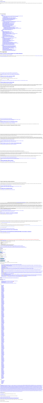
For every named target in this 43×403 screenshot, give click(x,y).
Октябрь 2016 (2, 347)
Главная (1, 398)
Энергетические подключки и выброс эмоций (7, 49)
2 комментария (8, 141)
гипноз (2, 119)
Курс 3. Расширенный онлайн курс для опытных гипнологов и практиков (10, 18)
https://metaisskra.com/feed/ (2, 279)
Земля (31, 386)
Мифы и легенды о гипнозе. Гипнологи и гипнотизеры (8, 47)
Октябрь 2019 (2, 328)
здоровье (16, 386)
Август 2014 (2, 361)
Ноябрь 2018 (2, 334)
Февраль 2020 (2, 326)
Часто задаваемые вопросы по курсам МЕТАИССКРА (8, 19)
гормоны (8, 246)
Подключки (4, 386)
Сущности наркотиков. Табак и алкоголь (6, 160)
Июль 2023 (2, 304)
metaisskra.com (1, 392)
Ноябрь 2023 (2, 302)
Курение (9, 119)
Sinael (2, 272)
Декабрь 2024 (2, 295)
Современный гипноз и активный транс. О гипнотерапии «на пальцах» (11, 27)
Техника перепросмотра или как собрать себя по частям (8, 36)
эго (7, 388)
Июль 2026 (2, 285)
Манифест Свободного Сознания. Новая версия (7, 31)
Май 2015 (2, 356)
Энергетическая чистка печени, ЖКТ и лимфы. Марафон (7, 282)
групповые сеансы (14, 391)
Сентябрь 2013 (2, 367)
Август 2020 (2, 323)
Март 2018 (2, 338)
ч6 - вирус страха (30, 387)
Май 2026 (2, 286)
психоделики (15, 80)
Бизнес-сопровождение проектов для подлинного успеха (8, 24)
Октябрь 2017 (2, 341)
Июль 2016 (2, 349)
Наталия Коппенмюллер (3, 275)
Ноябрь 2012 (2, 372)
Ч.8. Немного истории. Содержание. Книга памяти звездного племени (10, 42)
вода (6, 80)
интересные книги (10, 210)
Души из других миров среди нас (22, 275)
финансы (1, 388)
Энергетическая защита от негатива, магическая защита (8, 32)
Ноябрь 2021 (2, 315)
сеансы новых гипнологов (7, 385)
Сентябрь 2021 (2, 316)
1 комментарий (6, 186)
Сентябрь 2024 (2, 297)
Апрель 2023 (2, 306)
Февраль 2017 (2, 345)
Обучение (2, 15)
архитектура (8, 387)
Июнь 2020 (2, 324)
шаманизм (23, 210)
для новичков (2, 73)
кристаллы (23, 386)
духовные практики (38, 385)
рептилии (6, 388)
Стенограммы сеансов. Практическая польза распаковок (9, 28)
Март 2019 (2, 332)
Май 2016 (2, 350)
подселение (39, 387)
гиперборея (8, 391)
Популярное (6, 144)
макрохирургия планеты (32, 388)
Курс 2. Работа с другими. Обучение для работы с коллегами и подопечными (10, 16)
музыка (9, 391)
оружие (13, 80)
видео (2, 210)
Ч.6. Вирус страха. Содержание (6, 41)
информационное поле (5, 391)
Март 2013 (2, 370)
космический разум (3, 388)
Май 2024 (2, 299)
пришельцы (14, 388)
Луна (11, 246)
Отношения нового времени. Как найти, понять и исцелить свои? (9, 17)
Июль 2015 (2, 355)
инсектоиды (5, 73)
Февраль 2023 (2, 307)
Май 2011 (2, 378)
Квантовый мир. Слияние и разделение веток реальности (8, 44)
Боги (1, 246)
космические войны (12, 387)
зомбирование (19, 388)
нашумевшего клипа (4, 240)
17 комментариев (9, 158)
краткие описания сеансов (5, 119)
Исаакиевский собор (21, 391)
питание (18, 246)
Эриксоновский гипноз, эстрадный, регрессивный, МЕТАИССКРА (9, 46)
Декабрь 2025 (2, 289)
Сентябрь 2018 (2, 335)
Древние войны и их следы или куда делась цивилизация (17, 276)
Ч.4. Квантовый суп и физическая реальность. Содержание (8, 40)
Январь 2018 (2, 339)
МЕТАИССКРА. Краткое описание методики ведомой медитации (9, 45)
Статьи (2, 54)
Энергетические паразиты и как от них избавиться (8, 35)
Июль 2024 (2, 298)
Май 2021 (2, 318)
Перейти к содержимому (2, 1)
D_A (1, 264)
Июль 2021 (2, 317)
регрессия (1, 386)
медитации (8, 390)
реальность (17, 388)
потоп (17, 390)
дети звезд (35, 385)
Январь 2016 (2, 352)
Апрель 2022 (2, 312)
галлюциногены (5, 246)
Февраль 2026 (2, 288)
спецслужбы (18, 80)
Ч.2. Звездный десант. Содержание (6, 39)
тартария (18, 390)
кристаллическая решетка (10, 388)
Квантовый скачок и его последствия (9, 273)
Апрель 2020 (2, 325)
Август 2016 (2, 348)
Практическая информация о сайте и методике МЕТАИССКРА (9, 50)
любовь (41, 387)
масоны (9, 80)
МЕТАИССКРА (12, 119)
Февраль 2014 (2, 364)
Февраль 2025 (2, 294)
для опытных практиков (18, 391)
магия (7, 80)
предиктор (22, 387)
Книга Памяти (3, 144)
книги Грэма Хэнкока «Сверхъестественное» (21, 202)
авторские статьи (4, 80)
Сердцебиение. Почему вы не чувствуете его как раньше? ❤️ (7, 281)
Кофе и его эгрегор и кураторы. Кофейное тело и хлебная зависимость (11, 53)
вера (10, 391)
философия (28, 387)
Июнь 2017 (2, 343)
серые (10, 73)
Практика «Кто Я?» (4, 34)
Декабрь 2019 (2, 327)
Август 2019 (2, 329)
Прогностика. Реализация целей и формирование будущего (8, 23)
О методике (2, 381)
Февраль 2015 (2, 358)
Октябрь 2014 (2, 360)
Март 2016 (2, 351)
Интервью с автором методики (6, 48)
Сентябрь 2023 (2, 303)
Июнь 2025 (2, 292)
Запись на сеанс (3, 20)
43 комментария (9, 74)
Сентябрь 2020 (2, 322)
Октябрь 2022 (2, 309)
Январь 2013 (2, 371)
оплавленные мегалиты (4, 390)
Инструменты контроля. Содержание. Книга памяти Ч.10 (8, 43)
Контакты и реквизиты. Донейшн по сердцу (7, 29)
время (15, 388)
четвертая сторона (15, 390)
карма (17, 386)
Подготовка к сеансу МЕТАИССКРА (6, 26)
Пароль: (1, 79)
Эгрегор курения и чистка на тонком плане (7, 82)
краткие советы (1, 390)
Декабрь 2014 (2, 359)
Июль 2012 (2, 374)
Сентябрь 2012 (2, 373)
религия (33, 387)
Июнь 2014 (2, 362)
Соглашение (1, 256)
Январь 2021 (2, 320)
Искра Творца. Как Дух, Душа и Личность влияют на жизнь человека (9, 37)
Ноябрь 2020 (2, 321)
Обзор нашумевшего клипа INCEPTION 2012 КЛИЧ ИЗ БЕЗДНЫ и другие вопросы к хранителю (15, 231)
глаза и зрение (16, 391)
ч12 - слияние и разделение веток (11, 386)
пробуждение (35, 387)
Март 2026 (2, 287)
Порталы (25, 387)
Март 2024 (2, 300)
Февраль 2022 (2, 313)
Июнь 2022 (2, 311)
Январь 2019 (2, 333)
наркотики (8, 73)
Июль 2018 (2, 336)
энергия (24, 387)
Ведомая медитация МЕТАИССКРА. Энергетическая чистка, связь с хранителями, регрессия (12, 21)
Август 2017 (2, 342)
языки (35, 388)
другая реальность (6, 210)
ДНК (3, 210)
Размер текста (1, 401)
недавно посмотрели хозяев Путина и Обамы (6, 222)
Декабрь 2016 (2, 346)
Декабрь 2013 (2, 365)
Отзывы (2, 30)
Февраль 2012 (2, 377)
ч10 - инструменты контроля (13, 73)
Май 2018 (2, 337)
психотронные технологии (4, 387)
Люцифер (14, 246)
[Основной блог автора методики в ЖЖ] (2, 12)
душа (32, 386)
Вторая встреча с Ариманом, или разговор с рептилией (9, 212)
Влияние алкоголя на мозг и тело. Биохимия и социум (8, 121)
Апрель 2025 (2, 293)
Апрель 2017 (2, 344)
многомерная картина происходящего (17, 387)
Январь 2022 (2, 314)
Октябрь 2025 (2, 290)
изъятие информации (12, 390)
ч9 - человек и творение (13, 385)
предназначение (20, 386)
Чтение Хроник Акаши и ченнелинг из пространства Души (9, 22)
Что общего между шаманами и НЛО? (6, 188)
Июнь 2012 (2, 375)
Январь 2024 (2, 301)
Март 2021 (2, 319)
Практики (12, 398)
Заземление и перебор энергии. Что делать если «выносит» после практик (10, 33)
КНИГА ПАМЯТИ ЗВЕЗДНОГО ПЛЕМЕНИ (28, 385)
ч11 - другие (20, 210)
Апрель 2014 (2, 363)
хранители (6, 386)
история (12, 210)
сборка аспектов (36, 386)
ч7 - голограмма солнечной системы (24, 388)
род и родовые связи (40, 386)
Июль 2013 (2, 368)
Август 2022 (2, 310)
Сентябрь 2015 (2, 354)
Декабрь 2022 (2, 308)
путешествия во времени (40, 388)
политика (37, 388)
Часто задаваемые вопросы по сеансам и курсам (7, 25)
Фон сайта (6, 401)
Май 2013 (2, 369)
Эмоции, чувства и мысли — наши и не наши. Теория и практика (13, 264)
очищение (17, 119)
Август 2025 (2, 291)
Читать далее (8, 72)
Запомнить (2, 251)
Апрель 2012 (2, 376)
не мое (34, 388)
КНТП (11, 391)
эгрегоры (18, 73)
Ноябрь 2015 (2, 353)
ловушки (6, 390)
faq (1, 80)
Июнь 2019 (2, 330)
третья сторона (28, 388)
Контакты (18, 398)
